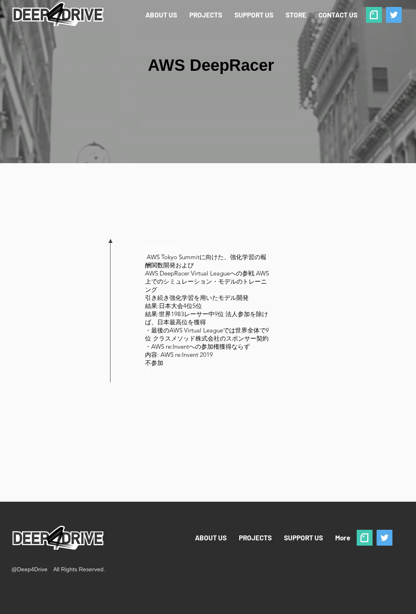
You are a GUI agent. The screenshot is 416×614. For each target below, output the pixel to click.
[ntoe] (374, 15)
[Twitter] (394, 15)
